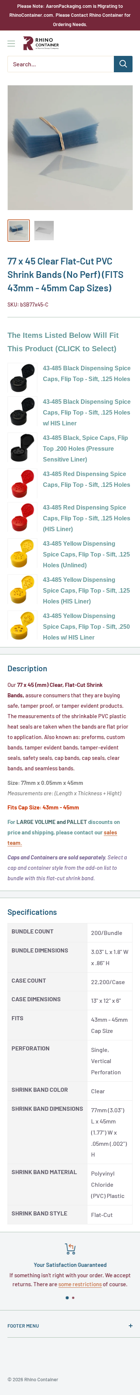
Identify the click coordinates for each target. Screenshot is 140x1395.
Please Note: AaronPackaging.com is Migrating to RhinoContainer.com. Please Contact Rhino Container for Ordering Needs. (70, 15)
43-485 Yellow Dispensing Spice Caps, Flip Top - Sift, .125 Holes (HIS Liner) (86, 591)
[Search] (123, 64)
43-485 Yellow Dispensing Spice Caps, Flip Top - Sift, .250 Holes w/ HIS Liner (86, 627)
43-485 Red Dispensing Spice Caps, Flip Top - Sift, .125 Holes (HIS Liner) (86, 518)
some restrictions (80, 1284)
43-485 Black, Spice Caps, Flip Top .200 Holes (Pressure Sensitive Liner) (85, 449)
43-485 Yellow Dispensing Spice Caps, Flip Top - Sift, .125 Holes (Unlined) (86, 554)
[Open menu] (11, 44)
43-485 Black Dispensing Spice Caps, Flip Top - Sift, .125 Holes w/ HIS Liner (87, 413)
